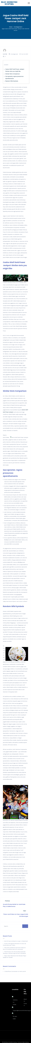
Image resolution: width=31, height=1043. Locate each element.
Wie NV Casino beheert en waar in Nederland (16, 941)
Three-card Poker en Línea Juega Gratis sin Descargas (15, 915)
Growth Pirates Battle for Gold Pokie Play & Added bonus (14, 905)
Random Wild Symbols (11, 81)
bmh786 (5, 54)
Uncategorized (18, 27)
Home (10, 27)
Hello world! (22, 971)
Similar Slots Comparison (12, 74)
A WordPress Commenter (11, 971)
